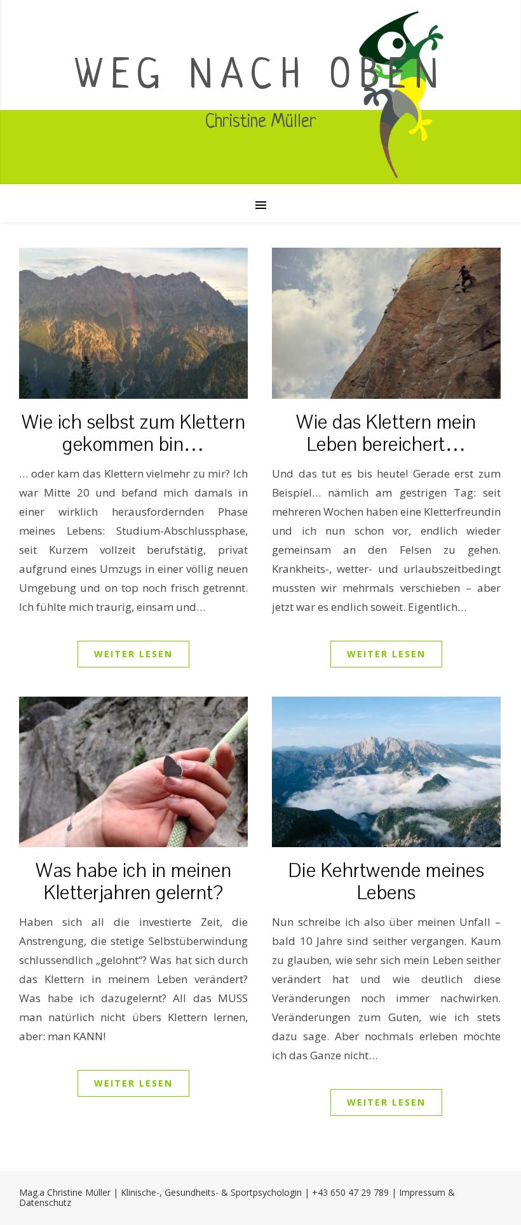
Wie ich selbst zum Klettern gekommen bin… (134, 434)
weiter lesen (133, 654)
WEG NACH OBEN (261, 77)
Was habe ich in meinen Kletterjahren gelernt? (133, 882)
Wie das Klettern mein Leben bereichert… (386, 434)
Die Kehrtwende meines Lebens (386, 882)
